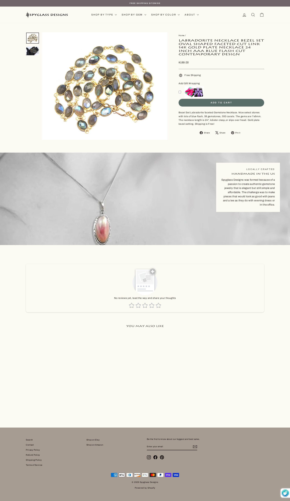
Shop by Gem (133, 14)
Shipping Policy (34, 460)
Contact (30, 445)
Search (29, 440)
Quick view (54, 389)
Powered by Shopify (145, 488)
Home (182, 35)
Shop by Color (164, 14)
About (190, 14)
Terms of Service (34, 465)
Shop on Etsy (93, 440)
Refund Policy (33, 455)
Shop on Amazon (94, 445)
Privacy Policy (33, 450)
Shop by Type (102, 14)
